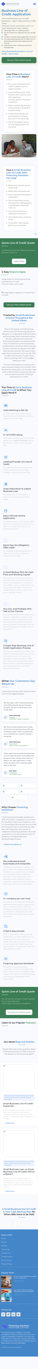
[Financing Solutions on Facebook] (3, 1314)
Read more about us (12, 844)
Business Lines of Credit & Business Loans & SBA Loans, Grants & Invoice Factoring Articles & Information (19, 1097)
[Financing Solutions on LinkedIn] (13, 1314)
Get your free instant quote (19, 60)
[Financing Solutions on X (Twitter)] (8, 1314)
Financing (5, 1249)
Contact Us (5, 1253)
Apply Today (19, 261)
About (3, 1238)
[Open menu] (34, 4)
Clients (4, 1242)
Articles (4, 1246)
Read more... (10, 1123)
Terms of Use (6, 1260)
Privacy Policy (6, 1264)
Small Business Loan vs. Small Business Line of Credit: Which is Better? (19, 1171)
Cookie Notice (6, 1257)
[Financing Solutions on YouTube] (18, 1314)
